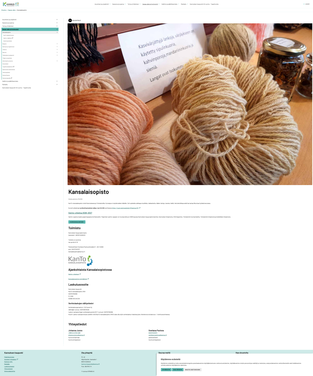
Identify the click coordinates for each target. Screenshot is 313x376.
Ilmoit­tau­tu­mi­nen (7, 41)
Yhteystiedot (8, 369)
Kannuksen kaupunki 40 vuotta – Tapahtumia (204, 4)
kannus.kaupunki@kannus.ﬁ (90, 364)
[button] (307, 4)
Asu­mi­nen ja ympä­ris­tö (102, 4)
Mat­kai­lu (183, 4)
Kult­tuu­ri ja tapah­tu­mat (8, 46)
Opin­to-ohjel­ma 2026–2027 (80, 213)
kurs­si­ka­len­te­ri (77, 222)
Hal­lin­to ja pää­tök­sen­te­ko (169, 4)
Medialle (7, 364)
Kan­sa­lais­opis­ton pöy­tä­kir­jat (77, 279)
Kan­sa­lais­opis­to (7, 32)
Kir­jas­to (5, 44)
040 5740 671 (153, 333)
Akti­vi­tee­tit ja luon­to (8, 61)
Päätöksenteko (9, 357)
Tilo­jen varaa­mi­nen (7, 58)
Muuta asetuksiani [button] (192, 369)
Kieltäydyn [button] (177, 369)
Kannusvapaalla (7, 78)
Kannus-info (8, 362)
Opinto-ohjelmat (7, 38)
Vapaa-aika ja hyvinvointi (150, 4)
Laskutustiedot (9, 366)
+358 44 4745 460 (74, 333)
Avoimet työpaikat (10, 359)
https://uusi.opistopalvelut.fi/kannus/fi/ (125, 208)
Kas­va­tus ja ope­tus (118, 4)
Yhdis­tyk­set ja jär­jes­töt (8, 55)
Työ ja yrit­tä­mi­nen (133, 4)
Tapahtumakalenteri (8, 66)
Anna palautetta (9, 371)
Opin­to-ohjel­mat (73, 274)
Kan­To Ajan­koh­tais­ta (8, 35)
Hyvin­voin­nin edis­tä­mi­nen (9, 69)
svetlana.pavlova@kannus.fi (158, 335)
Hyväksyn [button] (166, 369)
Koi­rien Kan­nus (6, 75)
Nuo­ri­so (4, 52)
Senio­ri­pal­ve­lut (6, 72)
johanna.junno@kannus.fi (76, 335)
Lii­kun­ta (5, 49)
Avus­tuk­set (5, 64)
